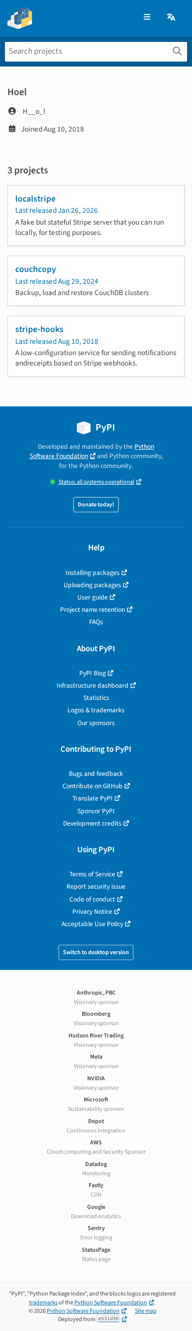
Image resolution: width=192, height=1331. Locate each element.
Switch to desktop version (96, 952)
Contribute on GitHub (93, 786)
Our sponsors (96, 723)
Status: (96, 482)
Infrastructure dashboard (92, 685)
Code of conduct (92, 899)
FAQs (96, 622)
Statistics (96, 697)
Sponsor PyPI (96, 811)
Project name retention (92, 609)
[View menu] (147, 17)
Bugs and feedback (96, 773)
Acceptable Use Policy (92, 924)
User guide (92, 597)
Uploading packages (92, 585)
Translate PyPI (92, 798)
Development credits (92, 823)
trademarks (43, 1302)
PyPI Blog (92, 673)
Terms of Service (92, 874)
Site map (146, 1311)
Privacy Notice (92, 911)
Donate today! (96, 504)
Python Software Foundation (92, 451)
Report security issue (96, 886)
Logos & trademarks (96, 710)
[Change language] (172, 17)
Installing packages (92, 572)
